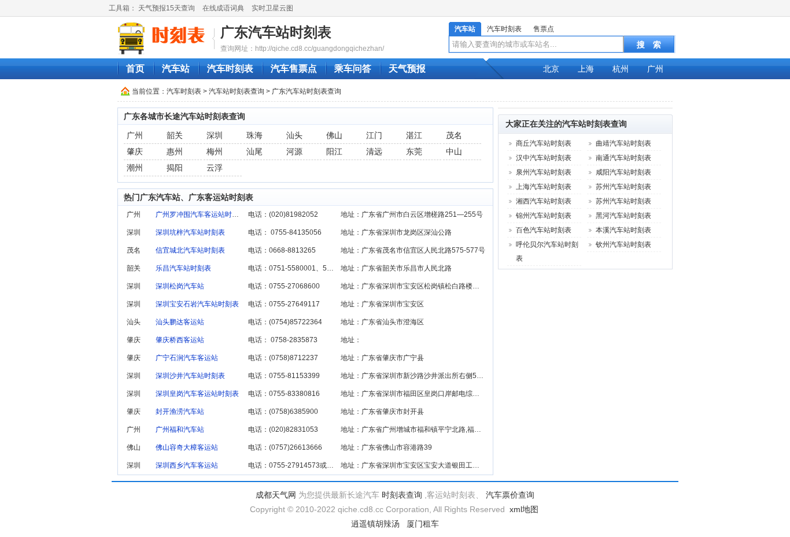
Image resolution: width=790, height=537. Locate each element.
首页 (135, 68)
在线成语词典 (223, 8)
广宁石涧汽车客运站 (187, 358)
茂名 (454, 135)
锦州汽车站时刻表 (543, 216)
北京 (551, 68)
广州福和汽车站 (180, 429)
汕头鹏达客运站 (180, 322)
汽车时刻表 (504, 29)
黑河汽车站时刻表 (623, 216)
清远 (374, 151)
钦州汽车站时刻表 (623, 244)
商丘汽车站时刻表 (543, 143)
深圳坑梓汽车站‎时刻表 (190, 232)
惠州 (175, 151)
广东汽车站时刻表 (275, 32)
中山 (454, 151)
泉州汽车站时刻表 (543, 172)
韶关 (175, 135)
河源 (294, 151)
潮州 (135, 167)
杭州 (620, 68)
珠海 (254, 135)
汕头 (294, 135)
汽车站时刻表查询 (236, 91)
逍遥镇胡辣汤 (375, 523)
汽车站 (465, 29)
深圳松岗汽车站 (180, 286)
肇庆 (135, 151)
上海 (586, 68)
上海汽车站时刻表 (543, 187)
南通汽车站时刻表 (623, 158)
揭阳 (175, 167)
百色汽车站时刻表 (543, 230)
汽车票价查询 (510, 494)
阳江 (334, 151)
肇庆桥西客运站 (180, 340)
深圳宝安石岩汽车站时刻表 (197, 304)
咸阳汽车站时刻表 (623, 172)
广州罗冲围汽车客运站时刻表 (201, 214)
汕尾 (254, 151)
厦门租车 (423, 523)
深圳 (214, 135)
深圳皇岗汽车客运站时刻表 (197, 394)
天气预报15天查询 (166, 8)
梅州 (214, 151)
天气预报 (407, 68)
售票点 (543, 29)
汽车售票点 (294, 68)
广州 (655, 68)
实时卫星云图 (272, 8)
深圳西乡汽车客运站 (187, 465)
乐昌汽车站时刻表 (183, 268)
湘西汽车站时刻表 (543, 201)
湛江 (414, 135)
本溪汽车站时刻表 (623, 230)
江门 (374, 135)
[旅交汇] (163, 38)
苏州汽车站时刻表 (623, 187)
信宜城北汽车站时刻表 (190, 250)
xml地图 (524, 509)
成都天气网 (276, 494)
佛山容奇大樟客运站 (187, 447)
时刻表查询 (402, 494)
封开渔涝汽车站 (180, 412)
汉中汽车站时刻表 (543, 158)
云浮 (214, 167)
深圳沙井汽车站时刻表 (190, 376)
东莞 (414, 151)
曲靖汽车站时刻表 (623, 143)
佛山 (334, 135)
